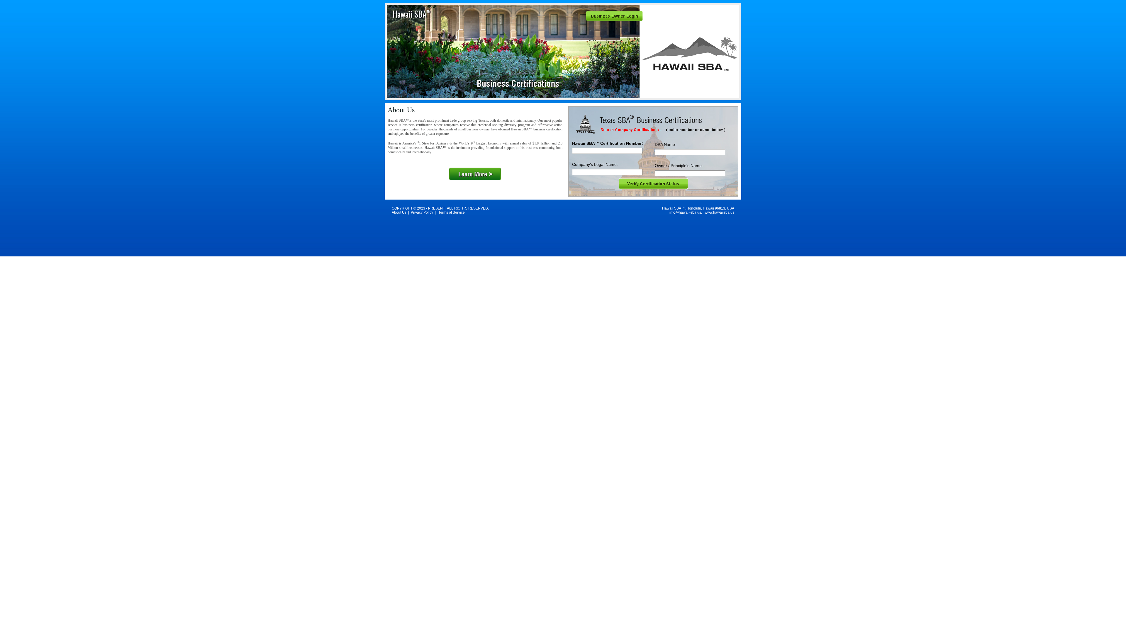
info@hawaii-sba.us (685, 212)
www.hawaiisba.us (719, 212)
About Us (399, 212)
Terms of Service (451, 212)
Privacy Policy (422, 212)
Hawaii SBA (411, 14)
